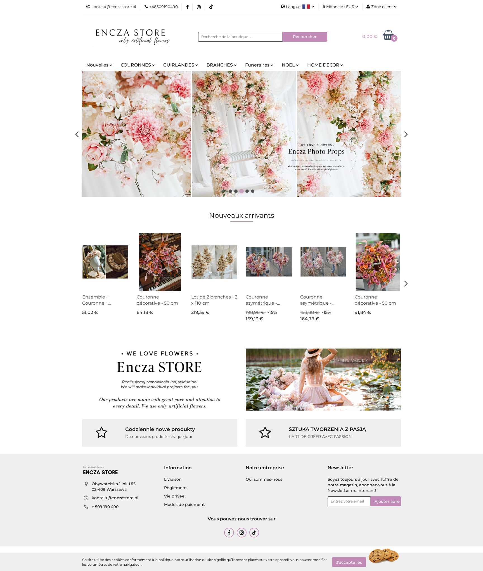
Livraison (173, 479)
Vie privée (174, 496)
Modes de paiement (184, 504)
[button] (178, 468)
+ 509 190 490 (105, 506)
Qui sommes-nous (264, 479)
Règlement (175, 487)
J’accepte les (349, 562)
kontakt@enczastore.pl (115, 497)
